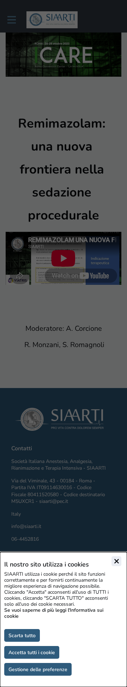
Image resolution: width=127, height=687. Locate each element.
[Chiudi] (116, 561)
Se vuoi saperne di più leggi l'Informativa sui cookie (53, 613)
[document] (63, 619)
